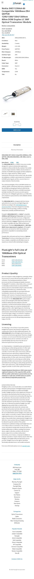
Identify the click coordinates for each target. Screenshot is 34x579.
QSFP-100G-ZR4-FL (16, 265)
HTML (12, 162)
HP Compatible (17, 544)
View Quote (17, 503)
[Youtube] (21, 563)
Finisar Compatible (17, 542)
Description (17, 145)
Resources (17, 497)
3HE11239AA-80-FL (16, 263)
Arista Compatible (17, 538)
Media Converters (17, 518)
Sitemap (17, 505)
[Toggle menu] (2, 2)
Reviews (17, 499)
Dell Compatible (17, 540)
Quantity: (17, 122)
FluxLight (17, 536)
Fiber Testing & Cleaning (17, 521)
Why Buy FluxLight (17, 482)
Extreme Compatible (17, 546)
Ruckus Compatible (17, 551)
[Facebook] (3, 138)
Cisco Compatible (17, 531)
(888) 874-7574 (17, 473)
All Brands (17, 523)
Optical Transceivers (17, 514)
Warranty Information (17, 150)
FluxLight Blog (17, 486)
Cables (17, 516)
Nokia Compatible (17, 549)
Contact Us (17, 490)
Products (17, 501)
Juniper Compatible (17, 534)
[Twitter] (11, 138)
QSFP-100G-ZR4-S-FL (17, 262)
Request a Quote (17, 488)
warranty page (26, 446)
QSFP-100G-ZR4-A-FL (17, 260)
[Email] (6, 138)
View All (17, 553)
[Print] (9, 138)
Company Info (17, 484)
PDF (17, 162)
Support (17, 493)
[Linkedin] (14, 138)
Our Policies (17, 495)
